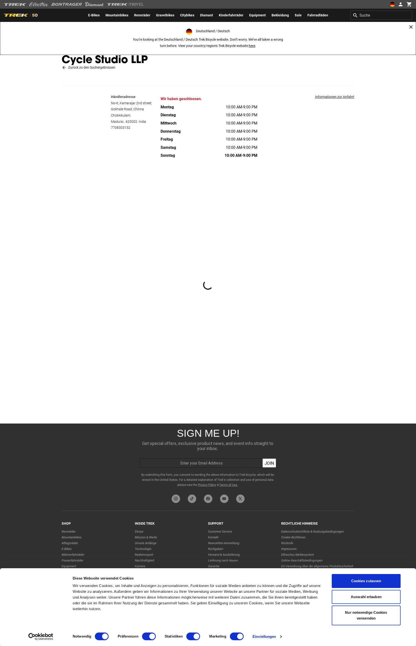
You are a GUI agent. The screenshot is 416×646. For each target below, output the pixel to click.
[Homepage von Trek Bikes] (15, 4)
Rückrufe (287, 543)
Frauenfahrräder (72, 560)
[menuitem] (94, 15)
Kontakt (213, 537)
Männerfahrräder (73, 554)
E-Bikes (67, 549)
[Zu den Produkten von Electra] (38, 4)
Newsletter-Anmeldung (223, 543)
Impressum (289, 549)
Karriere (140, 566)
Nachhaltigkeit (144, 560)
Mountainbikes (72, 537)
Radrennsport (144, 554)
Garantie (214, 566)
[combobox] (381, 15)
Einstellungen (264, 636)
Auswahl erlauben (366, 597)
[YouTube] (224, 499)
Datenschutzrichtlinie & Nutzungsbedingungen (312, 531)
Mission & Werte (146, 537)
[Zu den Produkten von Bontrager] (66, 4)
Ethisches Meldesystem (297, 554)
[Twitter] (240, 499)
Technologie (143, 549)
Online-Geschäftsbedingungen (302, 560)
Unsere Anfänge (145, 543)
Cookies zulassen (366, 581)
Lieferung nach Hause (223, 560)
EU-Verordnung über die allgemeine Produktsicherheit (317, 566)
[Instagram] (176, 499)
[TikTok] (192, 499)
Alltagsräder (70, 543)
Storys (139, 531)
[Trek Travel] (125, 4)
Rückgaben (215, 549)
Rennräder (69, 531)
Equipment (69, 566)
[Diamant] (94, 4)
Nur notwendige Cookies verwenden (366, 615)
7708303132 (120, 128)
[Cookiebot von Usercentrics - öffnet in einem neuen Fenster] (41, 636)
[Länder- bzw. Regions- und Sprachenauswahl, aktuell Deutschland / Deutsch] (392, 4)
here (252, 46)
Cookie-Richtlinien (293, 537)
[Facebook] (208, 499)
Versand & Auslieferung (224, 554)
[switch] (149, 636)
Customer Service (220, 531)
